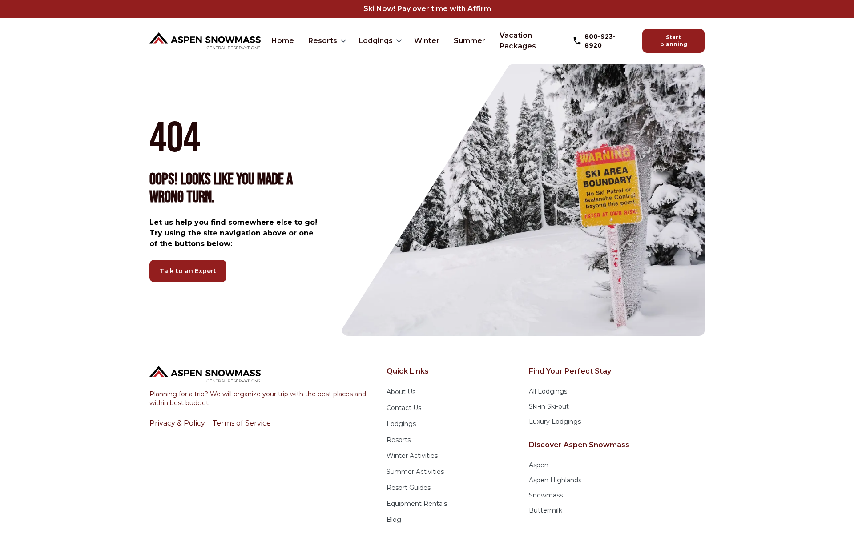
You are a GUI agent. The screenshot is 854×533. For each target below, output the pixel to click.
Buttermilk (545, 510)
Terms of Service (241, 423)
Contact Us (404, 408)
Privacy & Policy (177, 423)
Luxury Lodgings (555, 422)
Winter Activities (412, 456)
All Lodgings (548, 391)
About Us (401, 392)
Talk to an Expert (188, 271)
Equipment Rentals (417, 504)
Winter (426, 40)
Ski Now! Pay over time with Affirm (427, 8)
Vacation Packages (518, 40)
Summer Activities (415, 472)
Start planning (673, 41)
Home (282, 40)
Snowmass (546, 495)
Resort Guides (409, 488)
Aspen (538, 465)
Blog (394, 520)
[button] (326, 41)
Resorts (322, 40)
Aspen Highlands (555, 480)
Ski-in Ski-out (549, 406)
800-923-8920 (600, 40)
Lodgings (376, 40)
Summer (469, 40)
